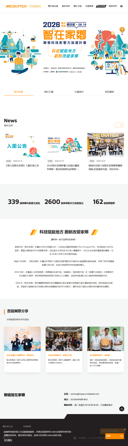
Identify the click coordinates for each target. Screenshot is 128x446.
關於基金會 (53, 6)
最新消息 (66, 6)
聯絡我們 (113, 6)
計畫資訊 (79, 92)
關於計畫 (48, 92)
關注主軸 (78, 6)
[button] (116, 125)
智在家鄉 (101, 6)
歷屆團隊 (109, 92)
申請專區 (89, 6)
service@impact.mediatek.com (85, 394)
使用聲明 (8, 440)
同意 (108, 436)
